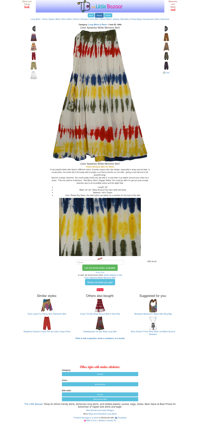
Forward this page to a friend (86, 417)
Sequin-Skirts (54, 19)
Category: (66, 370)
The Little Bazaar (33, 404)
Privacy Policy (100, 272)
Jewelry (116, 19)
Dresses (84, 19)
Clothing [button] (100, 374)
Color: (65, 380)
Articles (102, 420)
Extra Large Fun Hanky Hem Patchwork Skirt (47, 313)
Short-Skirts (67, 19)
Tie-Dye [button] (100, 394)
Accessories (148, 19)
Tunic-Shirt (94, 19)
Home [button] (99, 15)
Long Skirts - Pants (39, 19)
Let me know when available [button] (100, 267)
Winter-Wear (105, 19)
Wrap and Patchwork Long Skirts (102, 413)
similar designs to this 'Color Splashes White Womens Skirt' (103, 276)
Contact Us (111, 420)
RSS (88, 420)
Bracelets (125, 19)
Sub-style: (66, 390)
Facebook (122, 417)
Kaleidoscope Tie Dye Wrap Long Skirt (100, 331)
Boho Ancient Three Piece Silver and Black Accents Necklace (153, 332)
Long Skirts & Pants (97, 24)
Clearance (164, 19)
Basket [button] (108, 15)
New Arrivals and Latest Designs (100, 410)
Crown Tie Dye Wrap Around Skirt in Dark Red (100, 313)
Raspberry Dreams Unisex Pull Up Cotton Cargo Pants (47, 331)
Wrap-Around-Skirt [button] (100, 399)
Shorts (76, 19)
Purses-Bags (135, 19)
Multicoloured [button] (100, 384)
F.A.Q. (94, 420)
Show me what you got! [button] (100, 282)
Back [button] (91, 15)
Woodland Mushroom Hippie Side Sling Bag (153, 313)
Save (101, 290)
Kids (157, 19)
